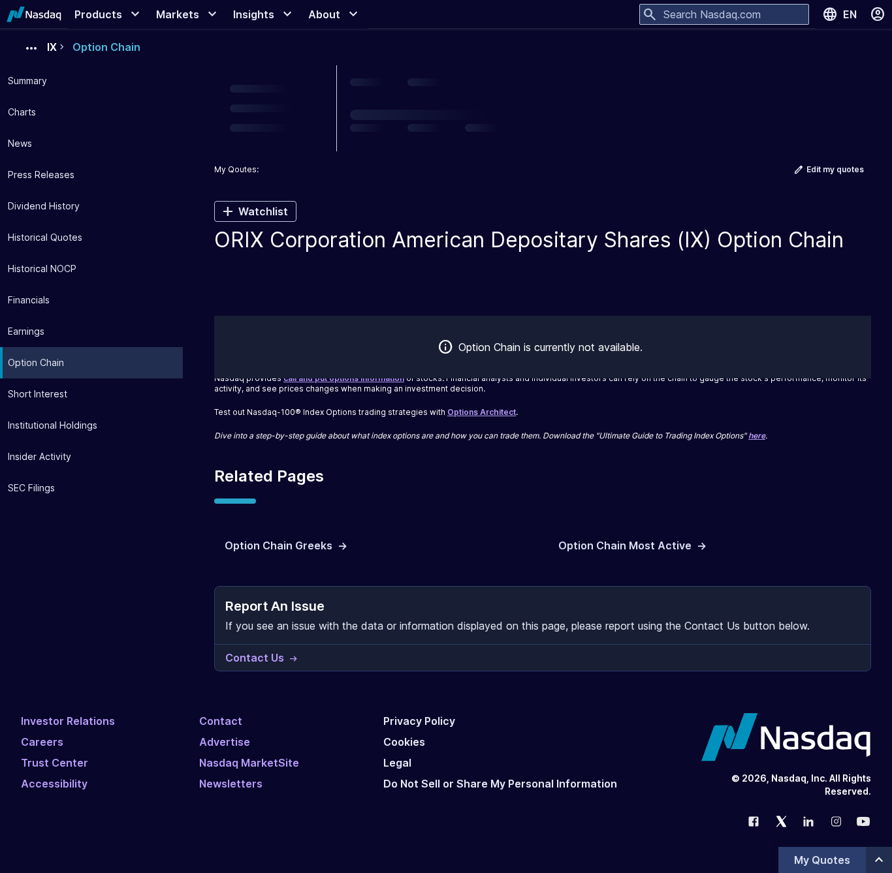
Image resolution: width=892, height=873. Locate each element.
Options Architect (481, 412)
